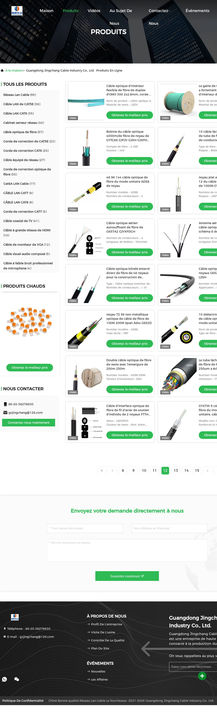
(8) (18, 193)
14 (186, 471)
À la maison (14, 70)
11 (155, 471)
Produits (70, 10)
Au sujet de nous (121, 12)
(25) (26, 151)
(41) (21, 221)
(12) (26, 245)
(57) (23, 132)
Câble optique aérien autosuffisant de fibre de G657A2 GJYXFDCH (124, 227)
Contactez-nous (159, 12)
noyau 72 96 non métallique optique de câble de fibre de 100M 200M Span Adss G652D (129, 319)
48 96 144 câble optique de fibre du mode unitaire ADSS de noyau (127, 181)
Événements (197, 10)
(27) (24, 160)
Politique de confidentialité (22, 701)
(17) (19, 184)
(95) (19, 95)
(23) (29, 141)
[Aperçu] (17, 10)
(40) (23, 123)
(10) (26, 232)
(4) (28, 265)
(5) (25, 212)
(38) (21, 104)
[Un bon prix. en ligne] (29, 319)
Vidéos (94, 10)
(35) (18, 113)
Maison (46, 10)
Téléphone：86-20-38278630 (28, 629)
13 (176, 471)
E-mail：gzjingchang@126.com (30, 637)
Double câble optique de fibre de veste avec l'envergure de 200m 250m (128, 364)
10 (144, 471)
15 (197, 471)
